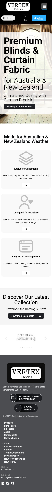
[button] (44, 6)
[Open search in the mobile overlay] (8, 18)
